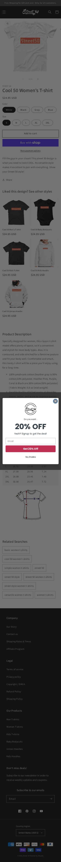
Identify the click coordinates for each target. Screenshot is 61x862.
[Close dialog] (55, 401)
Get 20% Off (30, 448)
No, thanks (30, 457)
